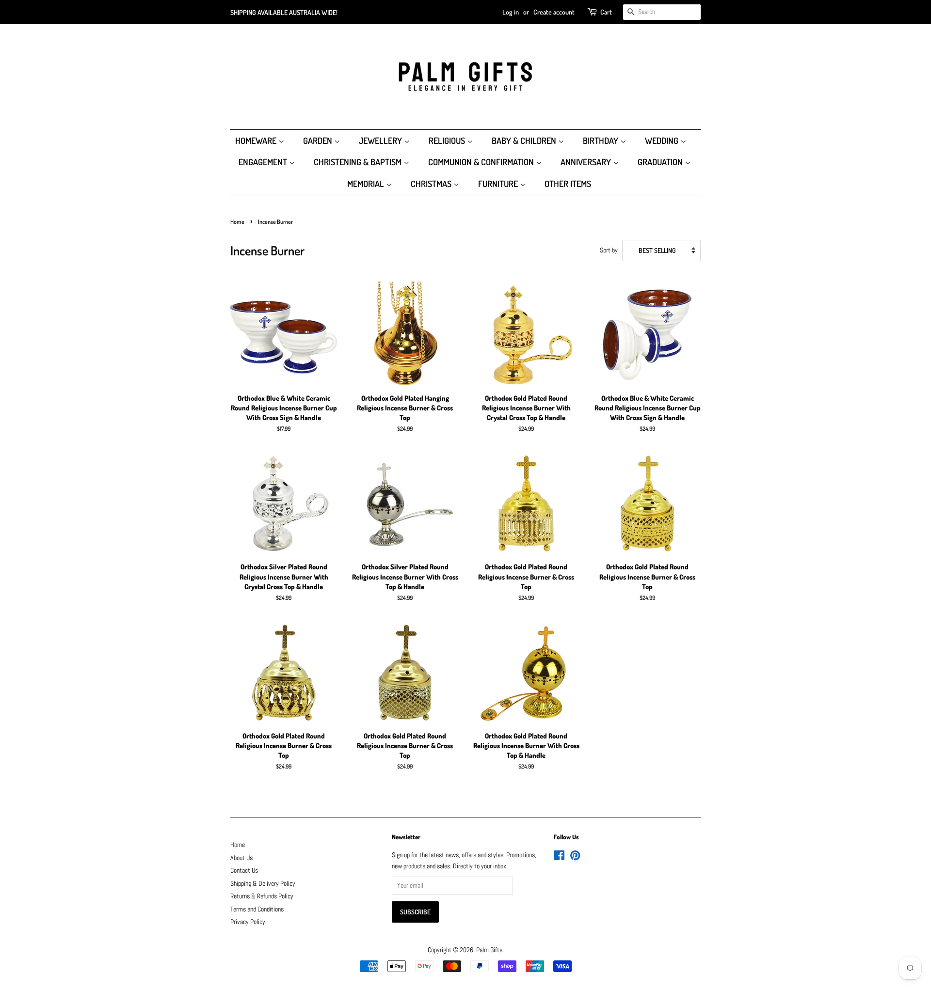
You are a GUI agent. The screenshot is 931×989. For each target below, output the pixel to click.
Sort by (609, 250)
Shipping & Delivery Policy (262, 883)
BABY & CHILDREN (525, 140)
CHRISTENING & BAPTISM (358, 162)
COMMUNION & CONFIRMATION (482, 162)
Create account (554, 12)
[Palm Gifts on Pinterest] (575, 857)
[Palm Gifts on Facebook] (559, 857)
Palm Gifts (489, 950)
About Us (241, 858)
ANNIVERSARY (587, 162)
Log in (510, 12)
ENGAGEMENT (264, 162)
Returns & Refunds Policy (261, 896)
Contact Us (244, 870)
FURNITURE (499, 183)
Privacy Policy (247, 922)
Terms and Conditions (257, 909)
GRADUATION (661, 162)
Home (237, 221)
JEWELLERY (381, 140)
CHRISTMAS (432, 183)
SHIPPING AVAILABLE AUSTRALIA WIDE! (283, 12)
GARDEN (318, 140)
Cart (606, 12)
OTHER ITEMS (568, 183)
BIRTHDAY (601, 140)
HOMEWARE (256, 140)
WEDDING (662, 140)
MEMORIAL (366, 183)
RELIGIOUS (448, 140)
